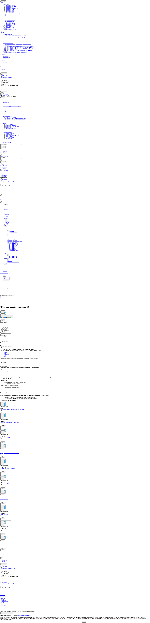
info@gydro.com (3, 75)
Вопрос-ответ (3, 605)
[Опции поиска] (1, 145)
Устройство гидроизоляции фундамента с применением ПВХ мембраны (19, 46)
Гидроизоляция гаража (9, 9)
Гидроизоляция (6, 4)
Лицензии (5, 62)
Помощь (2, 599)
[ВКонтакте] (1, 317)
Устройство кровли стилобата (11, 49)
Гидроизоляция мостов (9, 14)
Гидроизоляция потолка (10, 20)
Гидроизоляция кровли (9, 11)
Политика (5, 63)
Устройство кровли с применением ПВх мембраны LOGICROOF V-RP (19, 48)
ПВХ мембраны (6, 45)
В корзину (2, 320)
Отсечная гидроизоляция (8, 43)
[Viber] (8, 317)
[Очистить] (21, 144)
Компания (2, 590)
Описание (5, 352)
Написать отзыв (4, 366)
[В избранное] (3, 313)
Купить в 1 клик (4, 322)
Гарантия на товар (6, 58)
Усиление (5, 28)
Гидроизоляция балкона (10, 5)
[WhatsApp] (10, 317)
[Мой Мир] (5, 317)
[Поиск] (1, 195)
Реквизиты (5, 64)
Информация (3, 596)
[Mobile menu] (1, 169)
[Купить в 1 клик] (2, 418)
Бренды (2, 606)
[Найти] (5, 147)
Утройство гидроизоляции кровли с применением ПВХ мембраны (18, 50)
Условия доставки (6, 57)
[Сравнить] (3, 314)
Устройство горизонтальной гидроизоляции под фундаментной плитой (19, 47)
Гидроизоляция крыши (9, 12)
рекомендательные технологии (24, 615)
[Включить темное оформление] (2, 93)
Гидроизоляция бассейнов (10, 6)
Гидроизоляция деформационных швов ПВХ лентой (15, 35)
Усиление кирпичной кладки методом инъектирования (16, 52)
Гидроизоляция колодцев (10, 10)
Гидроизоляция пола (9, 18)
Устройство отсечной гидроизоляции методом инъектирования (18, 44)
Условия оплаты (6, 56)
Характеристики (6, 354)
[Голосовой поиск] (1, 147)
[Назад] (6, 220)
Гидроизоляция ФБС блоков (10, 24)
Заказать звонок (4, 73)
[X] (6, 317)
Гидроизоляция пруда (9, 21)
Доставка (5, 356)
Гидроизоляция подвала (10, 17)
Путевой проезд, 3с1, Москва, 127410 (7, 77)
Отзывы (4, 353)
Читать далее (19, 618)
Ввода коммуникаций (7, 38)
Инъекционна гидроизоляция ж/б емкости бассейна (15, 37)
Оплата (4, 355)
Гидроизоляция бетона (9, 7)
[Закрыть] (1, 202)
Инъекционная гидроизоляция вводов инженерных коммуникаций (18, 39)
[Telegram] (11, 317)
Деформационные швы (7, 34)
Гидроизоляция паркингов (10, 16)
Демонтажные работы (7, 40)
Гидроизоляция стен (9, 22)
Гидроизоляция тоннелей (10, 23)
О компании (2, 592)
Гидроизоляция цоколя (9, 27)
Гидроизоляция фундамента (10, 25)
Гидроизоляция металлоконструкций (12, 13)
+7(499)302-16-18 (3, 69)
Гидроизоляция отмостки (10, 15)
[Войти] (1, 196)
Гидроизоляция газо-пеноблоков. (11, 8)
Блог (1, 604)
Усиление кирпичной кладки (11, 29)
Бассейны (5, 36)
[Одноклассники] (3, 317)
